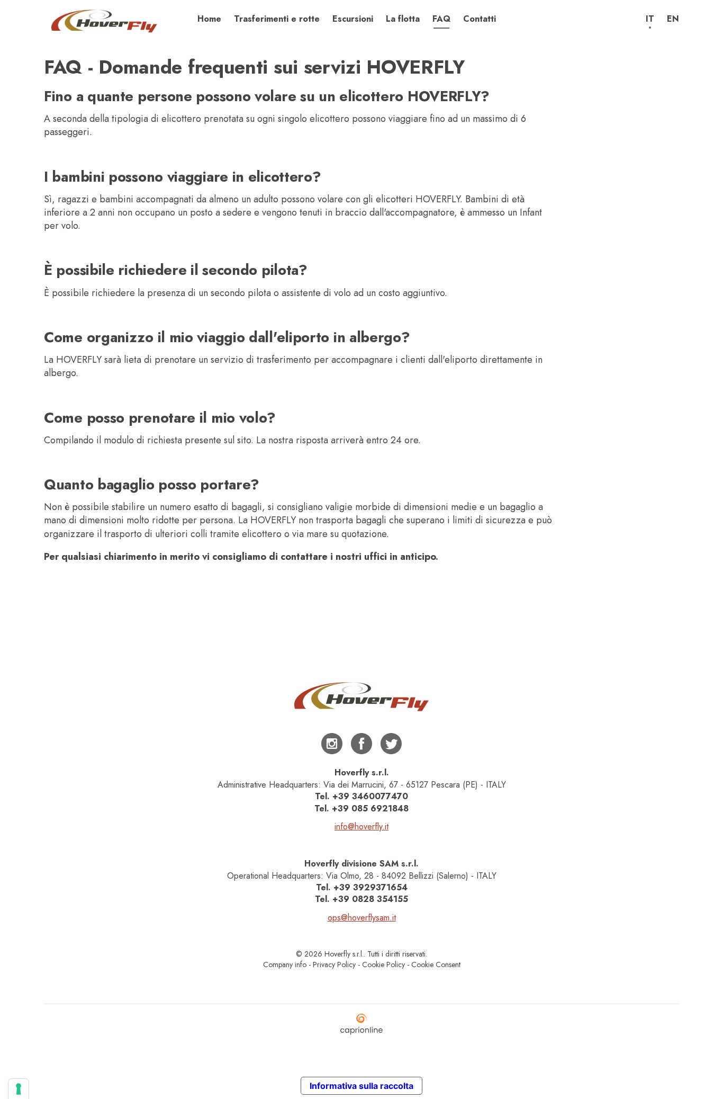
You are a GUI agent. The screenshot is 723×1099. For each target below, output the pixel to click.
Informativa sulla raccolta (361, 1085)
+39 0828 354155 (370, 899)
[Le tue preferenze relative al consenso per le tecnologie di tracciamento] (18, 1089)
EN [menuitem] (673, 19)
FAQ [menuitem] (441, 19)
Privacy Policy (334, 964)
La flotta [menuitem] (403, 19)
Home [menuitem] (209, 19)
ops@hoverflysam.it (362, 918)
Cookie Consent (435, 964)
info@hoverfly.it (361, 826)
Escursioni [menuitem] (352, 19)
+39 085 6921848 (370, 808)
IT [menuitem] (650, 19)
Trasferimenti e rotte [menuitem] (277, 19)
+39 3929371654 (370, 887)
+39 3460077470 (370, 796)
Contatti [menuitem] (479, 19)
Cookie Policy (383, 964)
